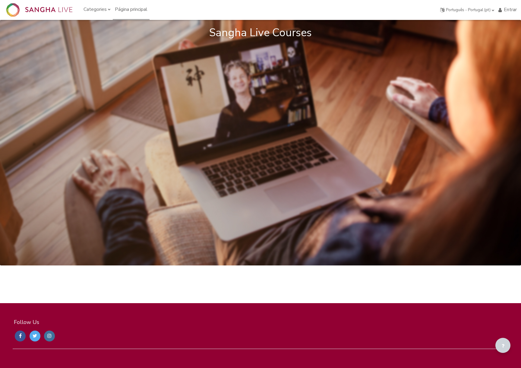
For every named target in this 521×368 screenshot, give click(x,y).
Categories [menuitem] (95, 9)
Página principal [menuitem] (131, 9)
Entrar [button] (510, 9)
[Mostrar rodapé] (502, 345)
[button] (467, 10)
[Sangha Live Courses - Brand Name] (39, 10)
